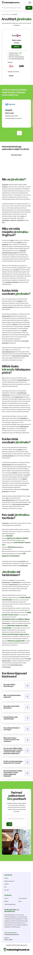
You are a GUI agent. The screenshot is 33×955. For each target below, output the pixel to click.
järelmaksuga (6, 582)
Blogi (20, 901)
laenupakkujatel (22, 380)
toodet (11, 240)
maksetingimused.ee (8, 351)
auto (3, 222)
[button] (29, 2)
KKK (5, 887)
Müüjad (6, 901)
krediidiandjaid (23, 565)
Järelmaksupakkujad (9, 904)
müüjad (19, 242)
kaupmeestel (6, 623)
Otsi (7, 349)
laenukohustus (13, 584)
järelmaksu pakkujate (12, 282)
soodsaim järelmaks (8, 307)
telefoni (14, 324)
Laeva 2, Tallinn (8, 939)
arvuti (28, 326)
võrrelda (15, 269)
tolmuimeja (20, 220)
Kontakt (6, 890)
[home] (11, 2)
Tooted (6, 898)
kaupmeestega (6, 316)
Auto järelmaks (23, 898)
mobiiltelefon (6, 220)
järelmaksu (23, 418)
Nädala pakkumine (9, 881)
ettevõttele (22, 561)
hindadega (5, 244)
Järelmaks (5, 184)
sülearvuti (13, 220)
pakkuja (19, 301)
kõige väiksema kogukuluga (21, 355)
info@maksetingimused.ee (11, 934)
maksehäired (18, 547)
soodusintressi (18, 397)
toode (11, 580)
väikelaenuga (16, 582)
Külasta (16, 46)
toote (23, 216)
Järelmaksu (5, 523)
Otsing (6, 878)
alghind (24, 330)
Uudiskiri (6, 884)
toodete (4, 186)
